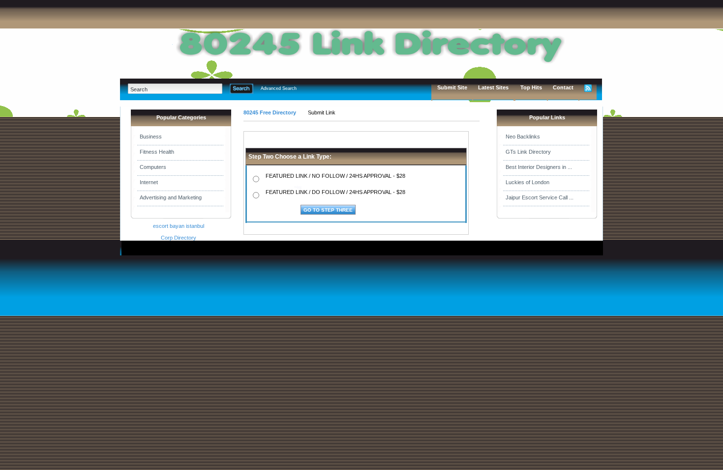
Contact (563, 87)
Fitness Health (157, 152)
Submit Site (452, 87)
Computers (153, 167)
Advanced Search (279, 88)
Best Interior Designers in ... (539, 167)
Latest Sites (493, 87)
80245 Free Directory (269, 112)
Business (151, 136)
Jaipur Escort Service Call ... (539, 197)
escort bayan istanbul (178, 226)
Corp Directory (178, 238)
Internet (149, 182)
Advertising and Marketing (171, 197)
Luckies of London (527, 182)
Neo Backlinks (523, 136)
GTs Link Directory (528, 152)
